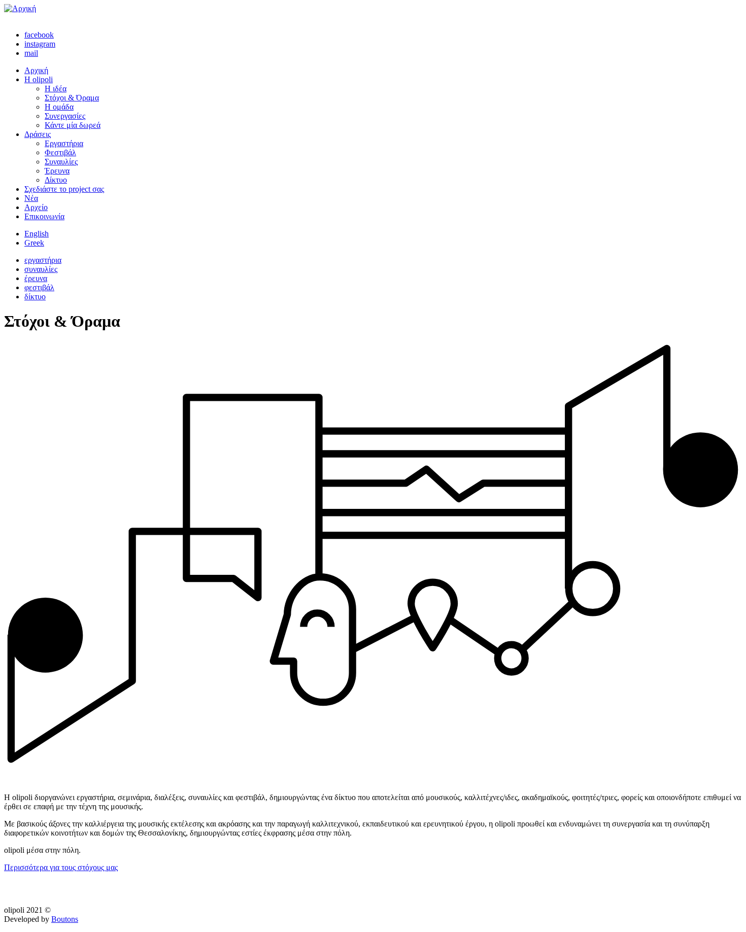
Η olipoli (38, 79)
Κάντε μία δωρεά (72, 125)
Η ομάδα (59, 106)
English (36, 233)
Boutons (64, 919)
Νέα (31, 198)
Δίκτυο (56, 180)
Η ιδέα (55, 88)
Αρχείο (36, 207)
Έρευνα (57, 170)
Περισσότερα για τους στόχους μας (61, 867)
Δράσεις (37, 134)
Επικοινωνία (44, 216)
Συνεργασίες (65, 116)
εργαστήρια (42, 260)
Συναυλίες (61, 161)
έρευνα (35, 278)
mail (31, 53)
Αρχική (36, 70)
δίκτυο (35, 296)
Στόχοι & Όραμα (72, 97)
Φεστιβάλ (60, 152)
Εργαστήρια (64, 143)
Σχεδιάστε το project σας (64, 189)
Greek (34, 242)
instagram (39, 44)
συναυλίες (40, 269)
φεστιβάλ (39, 287)
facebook (39, 34)
